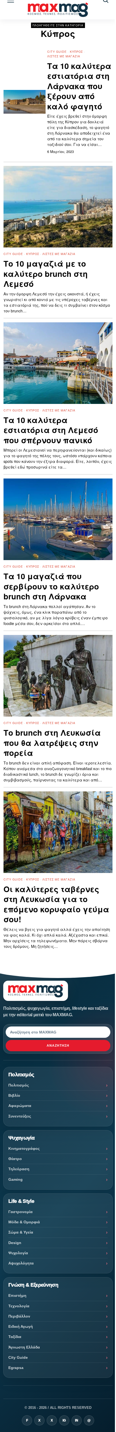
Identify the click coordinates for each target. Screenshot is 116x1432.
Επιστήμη (17, 1295)
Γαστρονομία (20, 1212)
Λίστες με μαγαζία (63, 56)
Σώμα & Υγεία (20, 1232)
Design (14, 1243)
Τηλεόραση (18, 1169)
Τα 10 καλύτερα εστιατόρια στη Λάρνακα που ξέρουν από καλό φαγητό (79, 86)
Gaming (15, 1179)
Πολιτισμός (18, 1085)
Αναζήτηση (58, 1045)
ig (64, 1420)
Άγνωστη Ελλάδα (24, 1347)
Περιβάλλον (19, 1316)
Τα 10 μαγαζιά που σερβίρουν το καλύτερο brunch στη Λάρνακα (51, 586)
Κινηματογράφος (24, 1148)
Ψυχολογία (18, 1253)
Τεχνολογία (18, 1306)
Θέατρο (15, 1159)
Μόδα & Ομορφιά (24, 1222)
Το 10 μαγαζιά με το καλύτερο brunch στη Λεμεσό (46, 274)
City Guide (57, 52)
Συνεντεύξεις (19, 1116)
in (76, 1420)
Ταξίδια (14, 1337)
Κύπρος (76, 52)
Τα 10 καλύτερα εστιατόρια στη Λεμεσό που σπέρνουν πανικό (51, 430)
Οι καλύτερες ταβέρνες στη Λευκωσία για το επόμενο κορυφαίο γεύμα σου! (56, 904)
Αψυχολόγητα (21, 1263)
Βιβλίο (14, 1095)
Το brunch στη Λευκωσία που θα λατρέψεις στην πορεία (52, 743)
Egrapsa (15, 1367)
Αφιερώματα (19, 1105)
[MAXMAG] (58, 9)
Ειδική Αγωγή (20, 1326)
